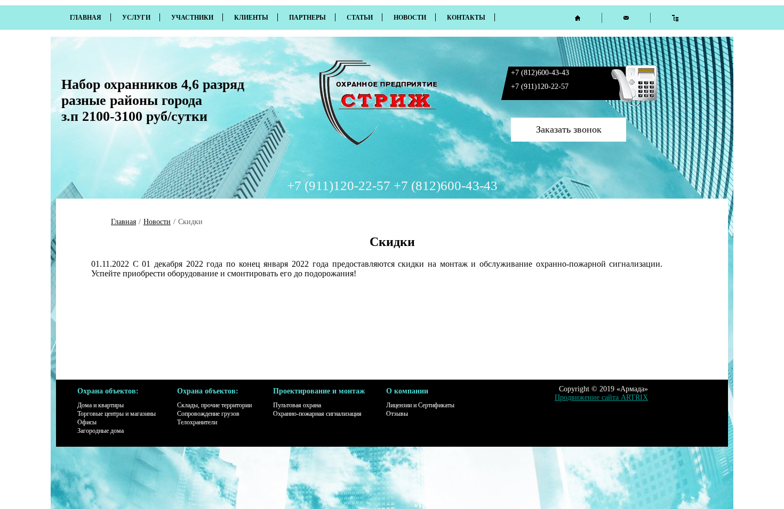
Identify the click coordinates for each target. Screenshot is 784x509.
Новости (157, 222)
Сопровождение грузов (208, 413)
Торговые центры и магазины (116, 413)
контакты (466, 17)
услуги (136, 17)
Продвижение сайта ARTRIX (601, 397)
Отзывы (397, 413)
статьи (360, 17)
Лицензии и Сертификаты (420, 405)
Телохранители (197, 422)
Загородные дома (100, 430)
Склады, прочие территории (214, 405)
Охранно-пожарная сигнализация (317, 413)
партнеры (307, 17)
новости (410, 17)
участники (192, 17)
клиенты (251, 17)
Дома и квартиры (100, 405)
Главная (85, 17)
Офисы (87, 422)
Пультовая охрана (297, 405)
